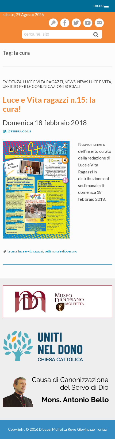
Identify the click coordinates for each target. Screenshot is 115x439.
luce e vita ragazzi (30, 251)
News (70, 82)
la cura (12, 251)
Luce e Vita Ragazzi (43, 82)
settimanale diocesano (60, 251)
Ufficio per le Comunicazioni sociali (41, 86)
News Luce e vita (94, 82)
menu (98, 5)
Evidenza (12, 82)
